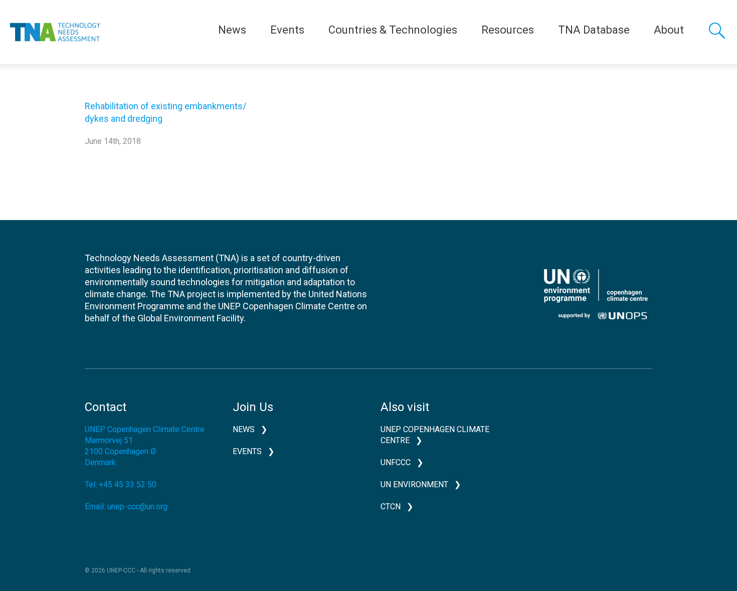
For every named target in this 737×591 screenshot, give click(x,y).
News (232, 30)
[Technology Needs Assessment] (55, 32)
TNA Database (594, 30)
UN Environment (414, 484)
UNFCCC (396, 462)
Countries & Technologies (392, 30)
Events (287, 30)
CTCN (391, 506)
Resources (507, 30)
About (669, 30)
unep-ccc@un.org (137, 506)
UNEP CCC (595, 294)
